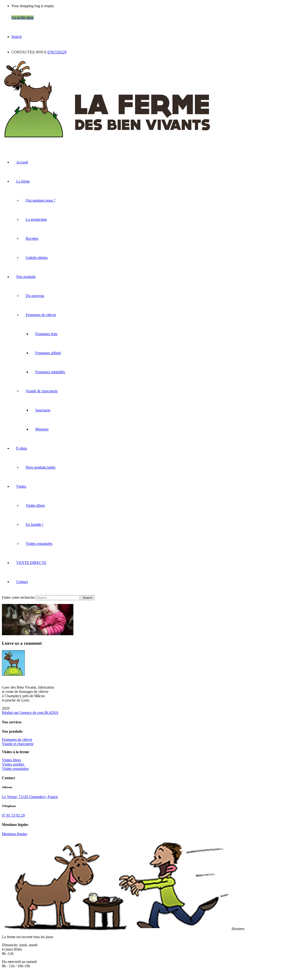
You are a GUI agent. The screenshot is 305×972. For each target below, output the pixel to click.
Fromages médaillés (50, 372)
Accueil (22, 162)
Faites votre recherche (18, 597)
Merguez (42, 429)
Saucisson (42, 410)
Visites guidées (13, 764)
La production (36, 219)
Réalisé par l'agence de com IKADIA (30, 713)
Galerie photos (37, 258)
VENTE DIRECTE (31, 563)
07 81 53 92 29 (13, 815)
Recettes (32, 238)
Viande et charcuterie (18, 744)
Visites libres (35, 505)
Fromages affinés (48, 353)
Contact (22, 582)
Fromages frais (46, 334)
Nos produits (26, 277)
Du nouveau (35, 296)
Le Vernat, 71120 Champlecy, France (30, 797)
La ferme (23, 181)
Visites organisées (39, 544)
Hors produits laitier (41, 467)
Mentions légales (14, 834)
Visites (21, 486)
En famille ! (34, 524)
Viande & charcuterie (42, 391)
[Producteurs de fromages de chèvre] (107, 139)
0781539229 (56, 52)
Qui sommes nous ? (40, 200)
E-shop (21, 448)
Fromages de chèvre (41, 315)
